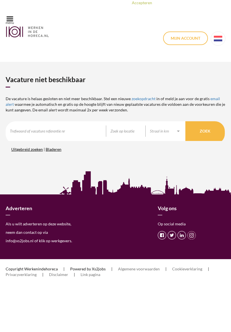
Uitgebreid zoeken (27, 149)
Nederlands (218, 39)
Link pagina (90, 274)
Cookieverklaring (187, 268)
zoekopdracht (144, 98)
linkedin (181, 235)
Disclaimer (58, 274)
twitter (172, 235)
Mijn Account (185, 38)
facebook (162, 235)
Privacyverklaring (21, 274)
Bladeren (53, 149)
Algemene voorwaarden (139, 268)
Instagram (191, 235)
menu (10, 23)
